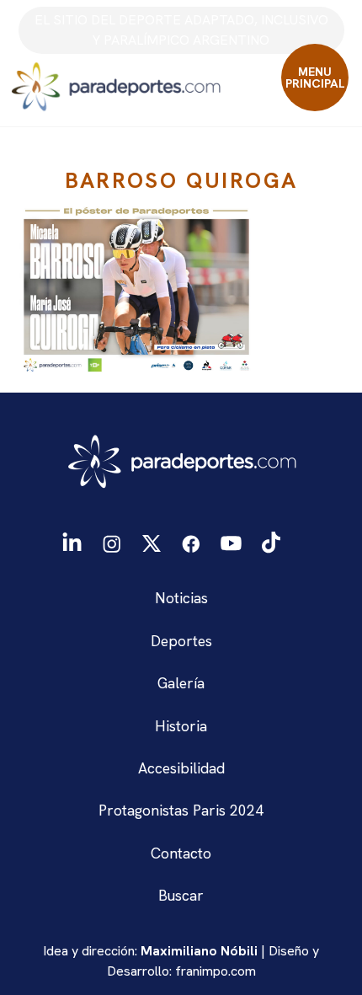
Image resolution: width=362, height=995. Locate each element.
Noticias (181, 597)
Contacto (181, 853)
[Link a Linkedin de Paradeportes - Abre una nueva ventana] (72, 542)
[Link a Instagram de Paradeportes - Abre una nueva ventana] (111, 541)
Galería (181, 683)
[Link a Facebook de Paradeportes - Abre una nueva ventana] (191, 541)
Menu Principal (315, 77)
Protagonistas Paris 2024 (181, 810)
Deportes (181, 640)
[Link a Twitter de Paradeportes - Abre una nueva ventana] (151, 541)
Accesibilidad (181, 768)
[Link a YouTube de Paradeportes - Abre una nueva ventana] (231, 541)
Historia (181, 726)
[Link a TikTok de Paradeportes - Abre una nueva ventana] (271, 541)
